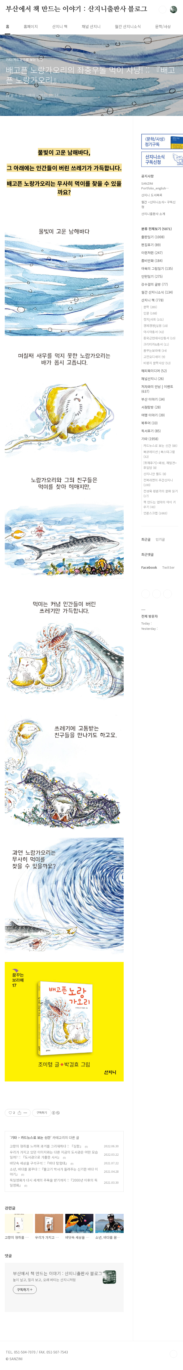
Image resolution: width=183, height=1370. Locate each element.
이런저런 (152, 252)
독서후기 (151, 430)
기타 (14, 1137)
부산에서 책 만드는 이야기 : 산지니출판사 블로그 (76, 9)
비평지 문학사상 (157, 363)
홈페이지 (31, 26)
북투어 (149, 423)
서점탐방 (151, 407)
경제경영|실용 (155, 325)
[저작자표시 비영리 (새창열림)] (55, 1113)
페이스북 (145, 594)
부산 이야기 (153, 399)
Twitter (168, 567)
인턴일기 (152, 276)
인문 (150, 313)
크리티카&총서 (156, 344)
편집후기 (151, 244)
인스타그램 (156, 594)
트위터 (167, 594)
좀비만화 (152, 260)
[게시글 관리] (25, 1112)
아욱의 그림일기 (157, 268)
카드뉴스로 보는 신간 (36, 1137)
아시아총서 (153, 332)
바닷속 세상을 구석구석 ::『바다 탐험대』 (39, 1163)
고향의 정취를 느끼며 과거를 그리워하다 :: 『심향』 (46, 1146)
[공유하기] (19, 1112)
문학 (150, 307)
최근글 (146, 539)
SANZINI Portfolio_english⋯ (155, 185)
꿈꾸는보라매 (155, 350)
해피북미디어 (154, 370)
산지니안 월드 (154, 474)
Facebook (149, 567)
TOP (173, 1354)
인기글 (160, 539)
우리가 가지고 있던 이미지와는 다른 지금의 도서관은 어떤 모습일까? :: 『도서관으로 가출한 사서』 (54, 1155)
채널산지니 (152, 378)
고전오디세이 (154, 356)
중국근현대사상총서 (159, 338)
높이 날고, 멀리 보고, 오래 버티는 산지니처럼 (44, 1279)
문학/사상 (163, 26)
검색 (162, 9)
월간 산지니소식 (128, 26)
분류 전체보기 (156, 228)
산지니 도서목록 (151, 195)
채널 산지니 (91, 26)
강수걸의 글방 (154, 284)
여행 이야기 (153, 415)
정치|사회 (153, 319)
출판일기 (153, 236)
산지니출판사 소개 (153, 213)
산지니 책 (59, 26)
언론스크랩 (155, 513)
